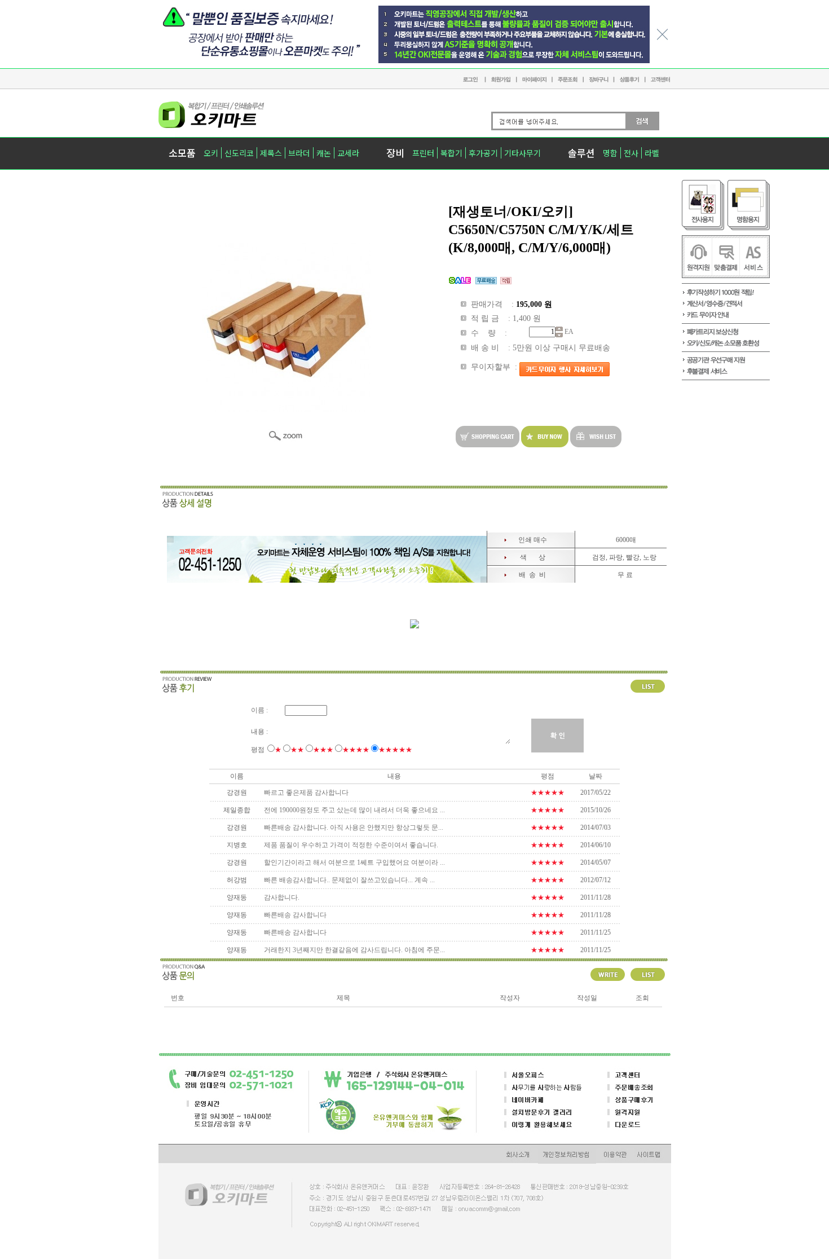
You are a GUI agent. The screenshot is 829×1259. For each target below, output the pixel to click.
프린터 (423, 153)
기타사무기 (522, 153)
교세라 (348, 153)
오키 (211, 153)
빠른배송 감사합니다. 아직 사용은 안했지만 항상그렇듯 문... (353, 827)
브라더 (299, 153)
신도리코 (239, 153)
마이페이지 (534, 79)
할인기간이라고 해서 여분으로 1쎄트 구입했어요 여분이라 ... (354, 862)
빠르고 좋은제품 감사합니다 (306, 792)
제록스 (271, 153)
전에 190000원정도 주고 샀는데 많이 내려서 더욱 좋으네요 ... (354, 810)
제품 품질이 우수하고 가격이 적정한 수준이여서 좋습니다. (351, 845)
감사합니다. (281, 897)
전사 (631, 153)
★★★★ (355, 750)
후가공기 (483, 153)
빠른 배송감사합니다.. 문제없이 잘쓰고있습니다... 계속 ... (349, 880)
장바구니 (598, 78)
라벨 (652, 153)
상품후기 (628, 79)
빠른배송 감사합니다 (295, 915)
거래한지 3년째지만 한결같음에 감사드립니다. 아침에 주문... (354, 950)
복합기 (451, 153)
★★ (297, 750)
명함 (610, 153)
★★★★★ (395, 750)
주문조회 (567, 78)
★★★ (323, 750)
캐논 (323, 153)
